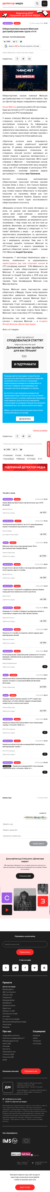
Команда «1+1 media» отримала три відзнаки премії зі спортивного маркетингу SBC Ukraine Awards (23, 612)
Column (18, 521)
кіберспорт (30, 455)
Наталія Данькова (17, 37)
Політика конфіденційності (13, 1038)
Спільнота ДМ (25, 876)
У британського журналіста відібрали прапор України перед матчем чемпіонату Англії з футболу (23, 591)
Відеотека (7, 1008)
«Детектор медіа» (40, 430)
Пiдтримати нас (31, 1071)
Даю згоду (25, 1187)
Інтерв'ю (13, 675)
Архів (5, 1060)
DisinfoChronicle (9, 1005)
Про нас (7, 1031)
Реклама (6, 1046)
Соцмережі (39, 1031)
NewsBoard (7, 1003)
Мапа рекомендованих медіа (14, 1022)
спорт (19, 455)
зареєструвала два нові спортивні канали (24, 263)
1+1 (41, 459)
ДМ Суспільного (9, 992)
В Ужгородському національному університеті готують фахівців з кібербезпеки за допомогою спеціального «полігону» (24, 657)
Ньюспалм (7, 1024)
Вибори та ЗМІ (9, 1011)
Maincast (21, 459)
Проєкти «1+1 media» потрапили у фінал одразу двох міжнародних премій (23, 634)
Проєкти (7, 982)
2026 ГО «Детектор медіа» (16, 1102)
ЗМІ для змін (8, 995)
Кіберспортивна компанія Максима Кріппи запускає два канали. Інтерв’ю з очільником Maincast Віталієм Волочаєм (24, 681)
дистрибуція (9, 459)
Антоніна (6, 1016)
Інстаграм (37, 1043)
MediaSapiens (8, 989)
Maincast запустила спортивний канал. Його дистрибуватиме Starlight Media (20, 547)
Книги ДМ (7, 1043)
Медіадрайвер (9, 1000)
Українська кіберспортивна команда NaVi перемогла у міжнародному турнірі (24, 745)
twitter (35, 1038)
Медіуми (6, 1027)
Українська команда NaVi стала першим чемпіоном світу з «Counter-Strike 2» (23, 767)
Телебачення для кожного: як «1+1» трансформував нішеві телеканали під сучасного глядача (23, 525)
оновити (42, 813)
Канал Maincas (9, 107)
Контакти (6, 1049)
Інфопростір (8, 23)
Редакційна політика (11, 1035)
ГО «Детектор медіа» (11, 1019)
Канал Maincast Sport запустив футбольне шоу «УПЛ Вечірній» (23, 504)
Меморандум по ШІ (10, 1041)
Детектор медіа (9, 987)
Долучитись (25, 418)
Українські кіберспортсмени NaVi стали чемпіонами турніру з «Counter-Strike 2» (23, 724)
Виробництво (8, 521)
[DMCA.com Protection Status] (16, 1155)
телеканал (9, 455)
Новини (17, 23)
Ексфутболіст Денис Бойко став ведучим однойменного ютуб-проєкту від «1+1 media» (25, 569)
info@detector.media (13, 1099)
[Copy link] (29, 58)
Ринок (6, 543)
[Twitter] (23, 58)
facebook (36, 1035)
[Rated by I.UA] (35, 1155)
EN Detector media (10, 1014)
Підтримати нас (9, 1052)
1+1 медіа (32, 459)
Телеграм (37, 1041)
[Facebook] (17, 58)
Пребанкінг (7, 997)
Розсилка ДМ (8, 1057)
